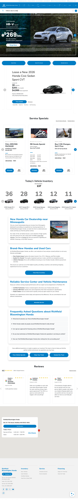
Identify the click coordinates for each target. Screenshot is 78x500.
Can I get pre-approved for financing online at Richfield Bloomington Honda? (33, 329)
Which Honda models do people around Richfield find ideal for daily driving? (33, 324)
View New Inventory (39, 273)
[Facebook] (3, 489)
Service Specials (43, 474)
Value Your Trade (39, 355)
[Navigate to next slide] (77, 35)
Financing (61, 469)
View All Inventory (38, 183)
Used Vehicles (24, 474)
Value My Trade (61, 474)
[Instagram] (6, 489)
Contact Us (25, 237)
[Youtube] (13, 489)
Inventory (24, 469)
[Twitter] (9, 489)
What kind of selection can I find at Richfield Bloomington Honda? (31, 319)
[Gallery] (39, 35)
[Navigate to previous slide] (1, 35)
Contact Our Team (59, 355)
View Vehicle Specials (19, 355)
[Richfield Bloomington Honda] (10, 5)
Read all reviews (72, 370)
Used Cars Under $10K (26, 478)
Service (42, 469)
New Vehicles (24, 471)
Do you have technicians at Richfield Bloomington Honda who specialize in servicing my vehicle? (39, 334)
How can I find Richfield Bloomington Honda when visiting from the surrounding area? (36, 339)
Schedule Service (71, 121)
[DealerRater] (3, 493)
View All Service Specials (61, 121)
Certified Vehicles (25, 476)
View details (19, 105)
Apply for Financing (62, 471)
